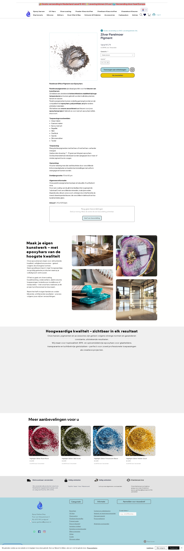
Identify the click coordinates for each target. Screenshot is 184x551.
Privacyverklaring (92, 548)
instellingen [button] (150, 548)
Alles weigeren (161, 548)
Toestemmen (174, 548)
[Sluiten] (182, 547)
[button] (124, 258)
